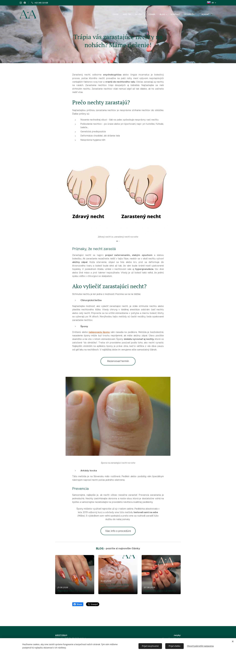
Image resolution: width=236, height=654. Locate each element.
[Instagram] (20, 2)
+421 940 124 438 (41, 2)
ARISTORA (60, 635)
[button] (207, 14)
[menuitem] (116, 14)
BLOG (100, 548)
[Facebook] (24, 2)
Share (79, 604)
